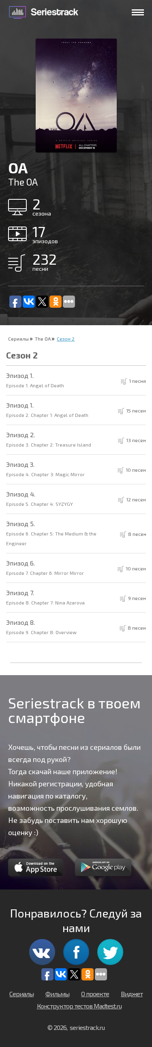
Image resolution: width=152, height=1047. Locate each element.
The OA (43, 338)
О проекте (95, 993)
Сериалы (18, 338)
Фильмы (57, 993)
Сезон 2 (66, 338)
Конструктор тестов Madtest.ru (79, 1006)
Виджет (132, 993)
